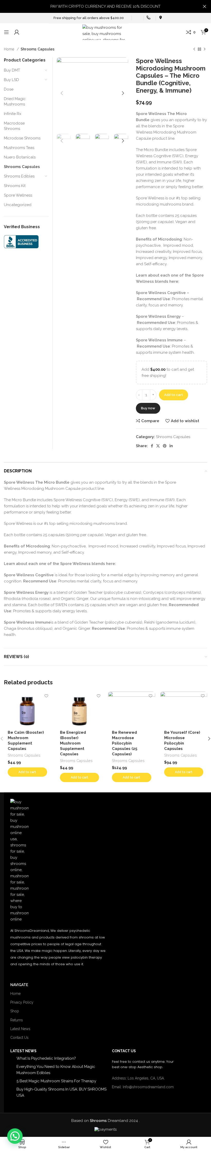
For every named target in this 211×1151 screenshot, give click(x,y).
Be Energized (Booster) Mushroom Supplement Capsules (73, 743)
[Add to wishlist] (46, 696)
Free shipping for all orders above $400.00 (89, 18)
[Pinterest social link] (164, 445)
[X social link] (158, 445)
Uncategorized (17, 204)
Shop (14, 1011)
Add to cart (173, 395)
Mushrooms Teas (19, 147)
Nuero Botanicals (20, 157)
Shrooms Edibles (19, 176)
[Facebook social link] (152, 445)
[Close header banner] (204, 6)
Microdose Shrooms (22, 138)
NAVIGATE (19, 985)
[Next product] (204, 49)
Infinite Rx (12, 113)
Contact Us (19, 1037)
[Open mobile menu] (6, 32)
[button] (27, 772)
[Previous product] (194, 49)
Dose (8, 89)
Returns (16, 1020)
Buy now (148, 408)
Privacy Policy (21, 1002)
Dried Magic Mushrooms (15, 101)
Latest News (20, 1029)
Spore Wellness (18, 195)
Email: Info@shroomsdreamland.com (143, 1087)
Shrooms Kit (14, 185)
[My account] (17, 32)
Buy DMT (12, 70)
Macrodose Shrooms (14, 126)
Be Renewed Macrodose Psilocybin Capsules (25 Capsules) (124, 743)
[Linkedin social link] (171, 445)
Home (9, 49)
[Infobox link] (136, 18)
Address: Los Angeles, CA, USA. (138, 1078)
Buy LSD (11, 79)
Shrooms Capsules (38, 49)
